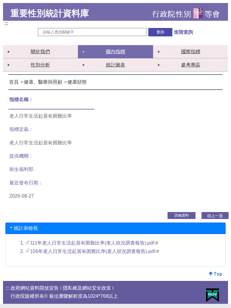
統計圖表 (115, 64)
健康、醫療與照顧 (43, 82)
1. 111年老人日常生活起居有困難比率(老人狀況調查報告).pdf (87, 242)
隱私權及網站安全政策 (87, 288)
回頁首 (216, 274)
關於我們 (40, 51)
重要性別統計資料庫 (50, 13)
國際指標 (190, 51)
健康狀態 (77, 82)
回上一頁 (215, 216)
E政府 (212, 295)
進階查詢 (183, 32)
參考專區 (190, 64)
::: (8, 24)
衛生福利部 (21, 169)
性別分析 (40, 64)
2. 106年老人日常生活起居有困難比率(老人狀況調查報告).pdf (87, 251)
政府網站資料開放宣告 (35, 288)
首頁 (14, 82)
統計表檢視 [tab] (26, 228)
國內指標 (115, 51)
